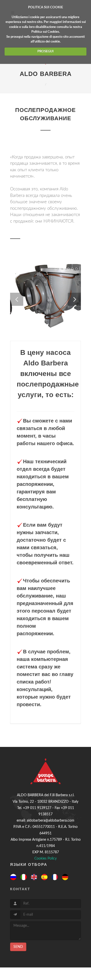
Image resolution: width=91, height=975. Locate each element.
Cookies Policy (45, 858)
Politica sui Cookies (45, 31)
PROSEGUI (45, 51)
